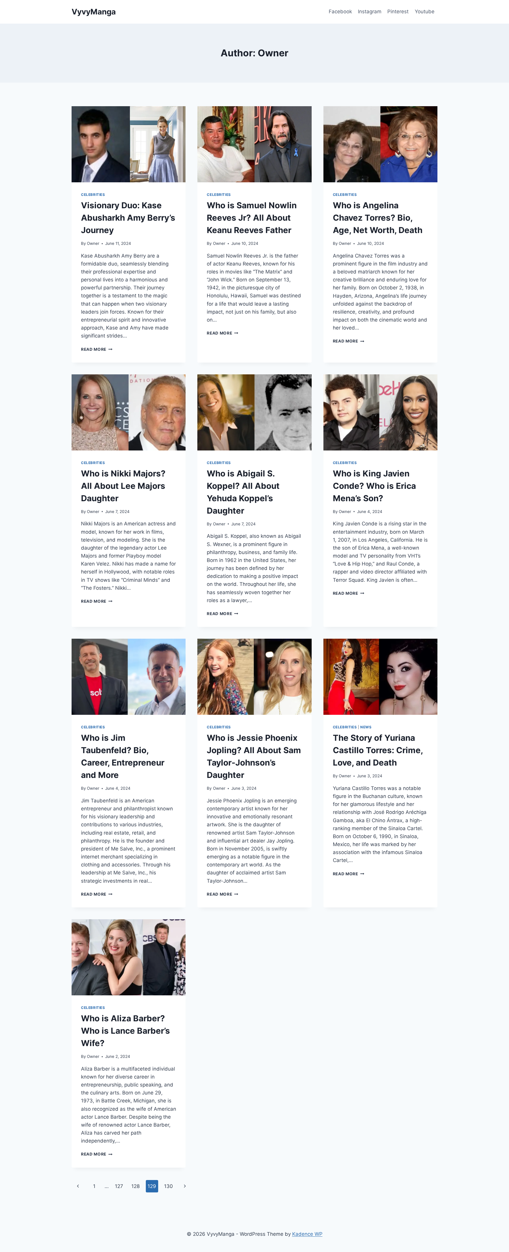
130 (168, 1186)
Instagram (369, 11)
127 (119, 1186)
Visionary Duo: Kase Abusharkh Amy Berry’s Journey (128, 217)
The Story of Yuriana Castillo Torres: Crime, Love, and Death (378, 750)
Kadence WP (307, 1234)
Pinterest (398, 11)
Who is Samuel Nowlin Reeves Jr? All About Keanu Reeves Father (252, 217)
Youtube (424, 11)
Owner (93, 243)
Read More (97, 349)
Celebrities (93, 194)
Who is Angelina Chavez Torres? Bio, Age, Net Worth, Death (377, 217)
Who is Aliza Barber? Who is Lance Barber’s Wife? (125, 1030)
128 (135, 1186)
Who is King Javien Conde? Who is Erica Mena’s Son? (374, 485)
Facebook (340, 11)
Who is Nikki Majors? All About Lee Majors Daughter (123, 485)
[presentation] (129, 144)
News (365, 727)
